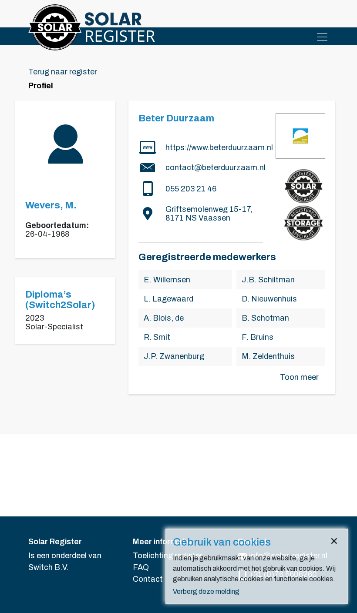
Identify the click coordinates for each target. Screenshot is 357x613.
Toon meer (299, 377)
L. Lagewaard (168, 299)
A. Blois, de (164, 318)
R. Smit (157, 337)
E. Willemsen (167, 279)
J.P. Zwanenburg (174, 356)
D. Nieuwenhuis (269, 299)
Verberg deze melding (206, 591)
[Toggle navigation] (322, 37)
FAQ (141, 567)
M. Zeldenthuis (268, 356)
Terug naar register (62, 71)
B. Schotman (265, 318)
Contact (148, 579)
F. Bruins (257, 337)
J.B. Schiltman (268, 279)
